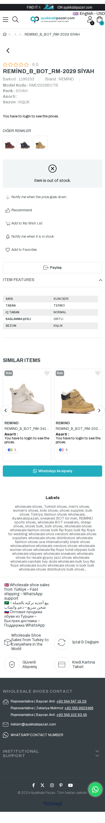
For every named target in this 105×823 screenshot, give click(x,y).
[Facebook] (33, 785)
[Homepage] (9, 34)
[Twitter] (42, 785)
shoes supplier (72, 511)
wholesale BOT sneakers (58, 522)
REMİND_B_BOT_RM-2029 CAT (78, 429)
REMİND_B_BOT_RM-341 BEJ (27, 429)
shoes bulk (34, 526)
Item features (18, 280)
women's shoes (25, 511)
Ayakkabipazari (25, 518)
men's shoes (79, 507)
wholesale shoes (28, 507)
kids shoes (49, 511)
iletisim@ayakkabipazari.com (33, 724)
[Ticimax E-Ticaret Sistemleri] (52, 804)
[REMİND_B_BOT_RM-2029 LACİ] (26, 143)
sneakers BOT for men (58, 518)
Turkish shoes (55, 507)
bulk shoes (54, 526)
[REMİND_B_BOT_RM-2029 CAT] (41, 143)
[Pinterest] (60, 785)
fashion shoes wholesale (64, 514)
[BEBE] (15, 34)
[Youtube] (70, 785)
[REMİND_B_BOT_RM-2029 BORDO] (10, 143)
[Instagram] (52, 785)
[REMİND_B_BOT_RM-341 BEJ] (27, 393)
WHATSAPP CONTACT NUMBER (37, 735)
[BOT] (20, 34)
